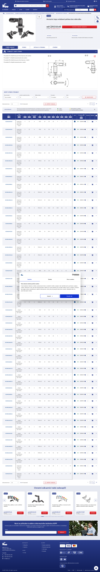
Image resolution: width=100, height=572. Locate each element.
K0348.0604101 (9, 329)
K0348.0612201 (9, 459)
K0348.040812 (9, 184)
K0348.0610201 (9, 452)
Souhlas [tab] (30, 279)
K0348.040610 (9, 137)
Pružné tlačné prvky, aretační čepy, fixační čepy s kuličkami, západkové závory (34, 13)
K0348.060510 (9, 316)
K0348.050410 (9, 465)
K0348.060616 (9, 387)
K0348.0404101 (9, 145)
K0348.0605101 (9, 336)
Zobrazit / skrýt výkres (14, 51)
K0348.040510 (9, 129)
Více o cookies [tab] (70, 279)
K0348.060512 (9, 349)
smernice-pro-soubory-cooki (91, 570)
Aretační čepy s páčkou (61, 13)
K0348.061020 (9, 433)
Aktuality (25, 545)
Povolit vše (69, 296)
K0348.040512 (9, 168)
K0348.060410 (9, 310)
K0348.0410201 (9, 294)
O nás (20, 9)
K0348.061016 (9, 400)
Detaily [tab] (50, 279)
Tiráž (69, 570)
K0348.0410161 (9, 255)
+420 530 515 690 (8, 554)
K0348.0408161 (9, 247)
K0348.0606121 (9, 374)
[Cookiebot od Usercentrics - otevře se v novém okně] (73, 275)
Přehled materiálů (46, 547)
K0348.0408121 (9, 207)
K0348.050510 (9, 473)
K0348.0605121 (9, 368)
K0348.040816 (9, 223)
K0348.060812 (9, 361)
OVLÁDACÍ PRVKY (10, 13)
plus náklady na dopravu (55, 28)
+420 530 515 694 (8, 556)
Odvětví (35, 9)
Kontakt (44, 551)
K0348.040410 (9, 121)
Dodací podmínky (46, 545)
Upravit (49, 296)
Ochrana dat (79, 570)
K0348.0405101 (9, 153)
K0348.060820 (9, 426)
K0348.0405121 (9, 192)
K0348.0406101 (9, 160)
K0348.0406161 (9, 239)
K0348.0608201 (9, 446)
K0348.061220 (9, 439)
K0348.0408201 (9, 286)
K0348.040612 (9, 176)
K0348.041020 (9, 270)
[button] (37, 516)
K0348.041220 (9, 278)
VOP (73, 570)
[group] (14, 503)
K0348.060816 (9, 394)
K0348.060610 (9, 323)
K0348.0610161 (9, 420)
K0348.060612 (9, 355)
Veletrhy (25, 547)
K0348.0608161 (9, 413)
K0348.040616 (9, 215)
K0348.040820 (9, 262)
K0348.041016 (9, 231)
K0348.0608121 (9, 381)
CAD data (44, 549)
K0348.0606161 (9, 407)
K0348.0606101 (9, 342)
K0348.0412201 (9, 302)
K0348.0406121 (9, 200)
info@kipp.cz (7, 558)
